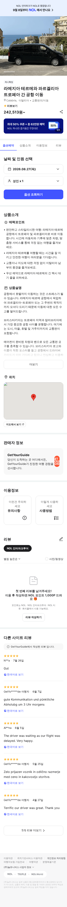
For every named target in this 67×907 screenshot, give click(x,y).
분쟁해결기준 (49, 861)
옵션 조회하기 (33, 194)
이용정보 (41, 145)
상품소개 (25, 145)
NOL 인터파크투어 (17, 548)
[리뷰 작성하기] (61, 539)
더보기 (33, 364)
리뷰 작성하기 (33, 617)
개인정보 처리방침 (56, 858)
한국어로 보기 (15, 674)
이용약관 (8, 858)
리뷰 (58, 145)
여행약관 (33, 861)
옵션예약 (8, 145)
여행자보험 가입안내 (14, 861)
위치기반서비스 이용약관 (29, 858)
